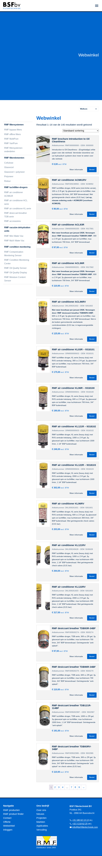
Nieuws (40, 814)
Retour (7, 181)
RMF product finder (13, 814)
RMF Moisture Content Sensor (15, 279)
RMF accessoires (12, 221)
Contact (7, 818)
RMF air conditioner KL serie (17, 208)
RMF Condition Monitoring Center (16, 262)
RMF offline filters (12, 134)
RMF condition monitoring (17, 247)
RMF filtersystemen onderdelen (13, 150)
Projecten (41, 818)
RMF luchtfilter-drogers (15, 187)
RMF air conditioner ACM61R (13, 194)
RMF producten (11, 810)
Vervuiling (41, 829)
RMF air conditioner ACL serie (15, 202)
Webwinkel (9, 825)
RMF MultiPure (11, 139)
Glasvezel (9, 167)
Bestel (91, 169)
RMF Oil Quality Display (15, 272)
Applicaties (42, 825)
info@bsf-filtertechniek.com (85, 827)
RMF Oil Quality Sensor (15, 268)
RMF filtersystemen (14, 125)
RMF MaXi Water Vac (14, 240)
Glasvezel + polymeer (14, 172)
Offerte (6, 822)
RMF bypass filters (13, 130)
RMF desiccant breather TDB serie (15, 215)
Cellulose (8, 163)
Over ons (41, 810)
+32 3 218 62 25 (80, 824)
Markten (40, 822)
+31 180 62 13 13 (80, 820)
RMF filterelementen (14, 158)
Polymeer (8, 176)
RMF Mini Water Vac (14, 236)
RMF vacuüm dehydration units (17, 229)
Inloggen (7, 829)
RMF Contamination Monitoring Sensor (13, 253)
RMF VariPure (11, 143)
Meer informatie (76, 169)
